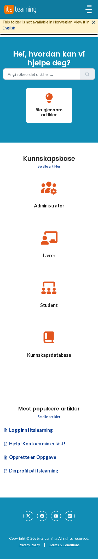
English (8, 28)
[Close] (93, 21)
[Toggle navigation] (88, 9)
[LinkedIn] (70, 516)
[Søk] (87, 74)
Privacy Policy (29, 545)
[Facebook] (42, 516)
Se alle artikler (49, 166)
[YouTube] (56, 516)
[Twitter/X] (28, 516)
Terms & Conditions (64, 545)
